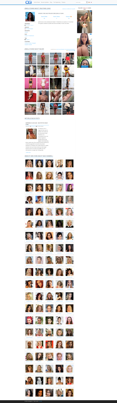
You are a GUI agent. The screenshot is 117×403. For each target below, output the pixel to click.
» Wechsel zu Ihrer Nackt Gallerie (68, 8)
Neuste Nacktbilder (60, 49)
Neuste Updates (45, 2)
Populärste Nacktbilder (69, 49)
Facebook (27, 43)
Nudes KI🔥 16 (69, 17)
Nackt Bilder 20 (44, 17)
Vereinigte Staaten (29, 28)
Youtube (30, 44)
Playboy (63, 2)
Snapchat (26, 44)
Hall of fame (37, 2)
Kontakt (40, 401)
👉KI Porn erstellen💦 (70, 50)
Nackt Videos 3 (56, 17)
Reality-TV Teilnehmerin (29, 35)
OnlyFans (27, 39)
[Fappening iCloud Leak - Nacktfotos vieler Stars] (31, 134)
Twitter (30, 43)
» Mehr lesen (28, 152)
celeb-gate (33, 126)
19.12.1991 (28, 25)
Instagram (34, 43)
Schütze (26, 32)
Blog (51, 2)
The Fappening (56, 2)
